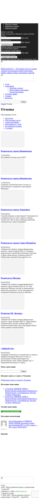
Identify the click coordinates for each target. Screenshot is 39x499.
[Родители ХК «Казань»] (12, 309)
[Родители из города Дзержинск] (12, 205)
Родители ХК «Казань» (12, 313)
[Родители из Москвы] (12, 274)
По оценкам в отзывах (13, 126)
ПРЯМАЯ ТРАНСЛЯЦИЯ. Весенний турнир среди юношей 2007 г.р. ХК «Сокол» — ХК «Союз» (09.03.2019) (23, 424)
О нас (7, 84)
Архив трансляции (17, 92)
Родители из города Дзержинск (15, 209)
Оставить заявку (11, 94)
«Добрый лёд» (7, 348)
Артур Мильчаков (15, 421)
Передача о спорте (12, 26)
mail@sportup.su (21, 491)
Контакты (8, 98)
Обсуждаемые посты (13, 120)
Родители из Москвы (11, 278)
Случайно (9, 128)
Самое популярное (12, 122)
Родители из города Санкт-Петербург (18, 243)
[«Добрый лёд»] (12, 344)
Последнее (9, 118)
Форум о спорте (11, 28)
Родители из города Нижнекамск (16, 151)
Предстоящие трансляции (19, 90)
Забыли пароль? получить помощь (13, 47)
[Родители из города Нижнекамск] (12, 147)
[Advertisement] (19, 457)
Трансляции (9, 86)
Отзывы (8, 96)
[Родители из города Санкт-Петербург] (12, 239)
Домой (3, 104)
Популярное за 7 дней (13, 124)
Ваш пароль (25, 42)
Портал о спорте (11, 24)
